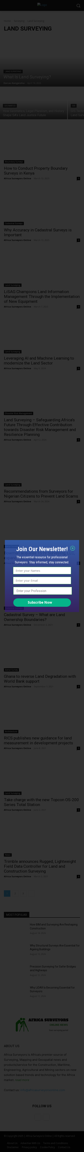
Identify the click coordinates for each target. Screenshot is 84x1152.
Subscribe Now (40, 602)
